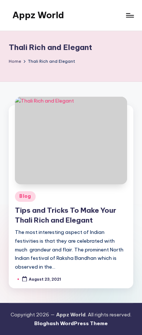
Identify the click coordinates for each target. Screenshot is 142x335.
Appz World (38, 14)
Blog (25, 196)
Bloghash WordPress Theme (71, 323)
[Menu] (129, 15)
